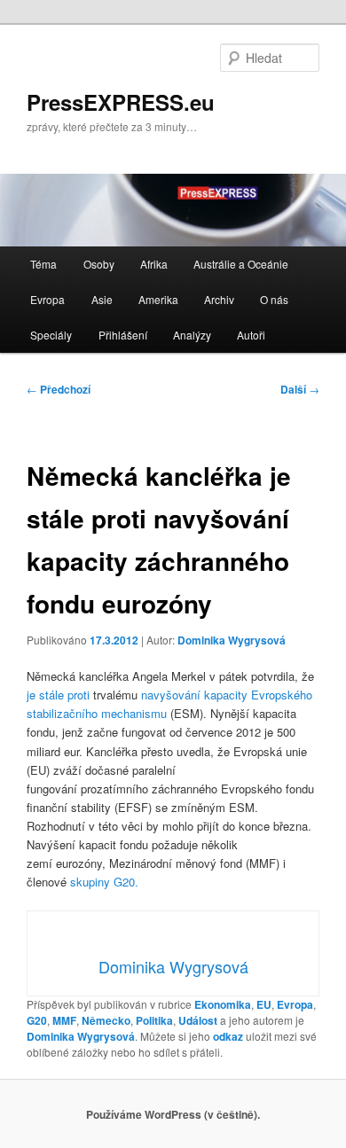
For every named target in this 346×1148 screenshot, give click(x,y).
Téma (43, 263)
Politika (154, 1020)
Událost (197, 1020)
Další (299, 389)
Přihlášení (122, 334)
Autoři (251, 334)
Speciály (51, 334)
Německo (106, 1020)
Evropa (47, 299)
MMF (64, 1020)
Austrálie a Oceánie (240, 263)
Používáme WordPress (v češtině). (173, 1114)
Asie (102, 299)
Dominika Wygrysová (231, 640)
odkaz (228, 1036)
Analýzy (192, 334)
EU (263, 1004)
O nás (274, 299)
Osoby (98, 263)
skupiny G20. (104, 881)
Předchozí (58, 389)
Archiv (219, 299)
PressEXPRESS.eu (121, 102)
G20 (37, 1020)
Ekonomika (222, 1004)
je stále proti (58, 694)
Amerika (158, 299)
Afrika (154, 263)
